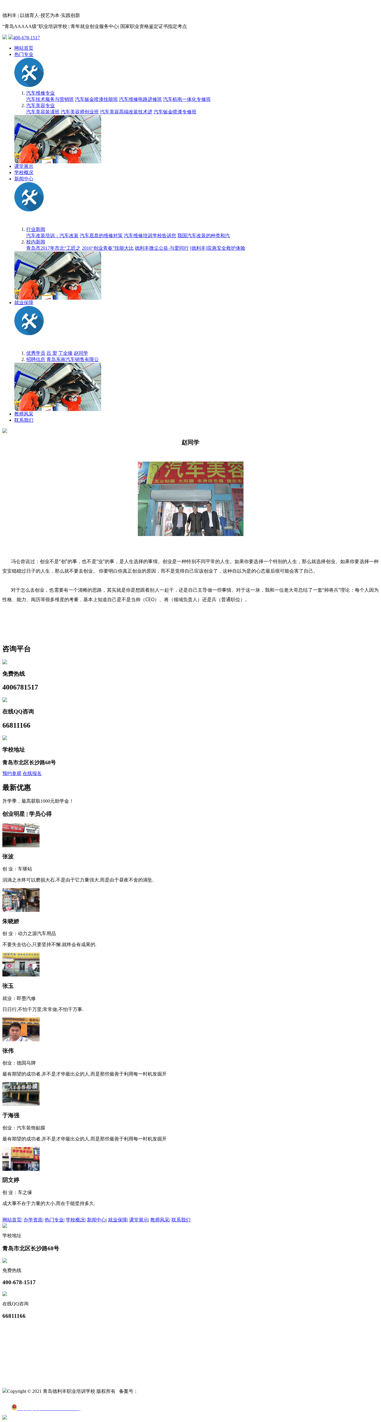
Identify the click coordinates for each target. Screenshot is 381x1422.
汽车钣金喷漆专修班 (175, 111)
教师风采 (23, 413)
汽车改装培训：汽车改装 (52, 235)
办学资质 (33, 1219)
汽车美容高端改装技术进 (126, 111)
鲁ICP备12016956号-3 (161, 1391)
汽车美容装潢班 (43, 111)
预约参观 (11, 773)
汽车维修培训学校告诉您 (150, 235)
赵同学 (81, 353)
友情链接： (14, 1327)
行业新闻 (35, 229)
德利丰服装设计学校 (23, 1352)
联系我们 (23, 420)
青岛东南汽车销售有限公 (72, 359)
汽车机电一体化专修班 (187, 99)
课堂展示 (23, 166)
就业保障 (23, 302)
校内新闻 (35, 241)
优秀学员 (35, 353)
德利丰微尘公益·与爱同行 (162, 248)
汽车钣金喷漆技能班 (96, 99)
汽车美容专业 (40, 105)
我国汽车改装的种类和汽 (203, 235)
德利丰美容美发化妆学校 (28, 1346)
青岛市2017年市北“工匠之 (53, 248)
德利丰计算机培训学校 (26, 1333)
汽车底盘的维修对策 (101, 235)
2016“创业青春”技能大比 (108, 248)
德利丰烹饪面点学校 (23, 1340)
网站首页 (23, 48)
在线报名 (32, 773)
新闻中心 (23, 178)
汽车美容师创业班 (80, 111)
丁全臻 (65, 353)
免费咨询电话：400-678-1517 (32, 1373)
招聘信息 (35, 359)
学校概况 (23, 172)
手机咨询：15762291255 (27, 1379)
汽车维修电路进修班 (140, 99)
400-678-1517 (26, 37)
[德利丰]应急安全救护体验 (217, 248)
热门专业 (23, 54)
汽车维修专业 (40, 93)
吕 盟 (51, 353)
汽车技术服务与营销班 (50, 99)
